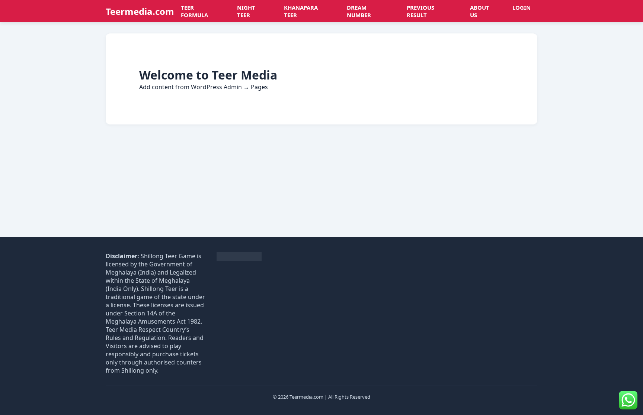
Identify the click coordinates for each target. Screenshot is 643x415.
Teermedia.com (140, 11)
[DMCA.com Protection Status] (239, 258)
